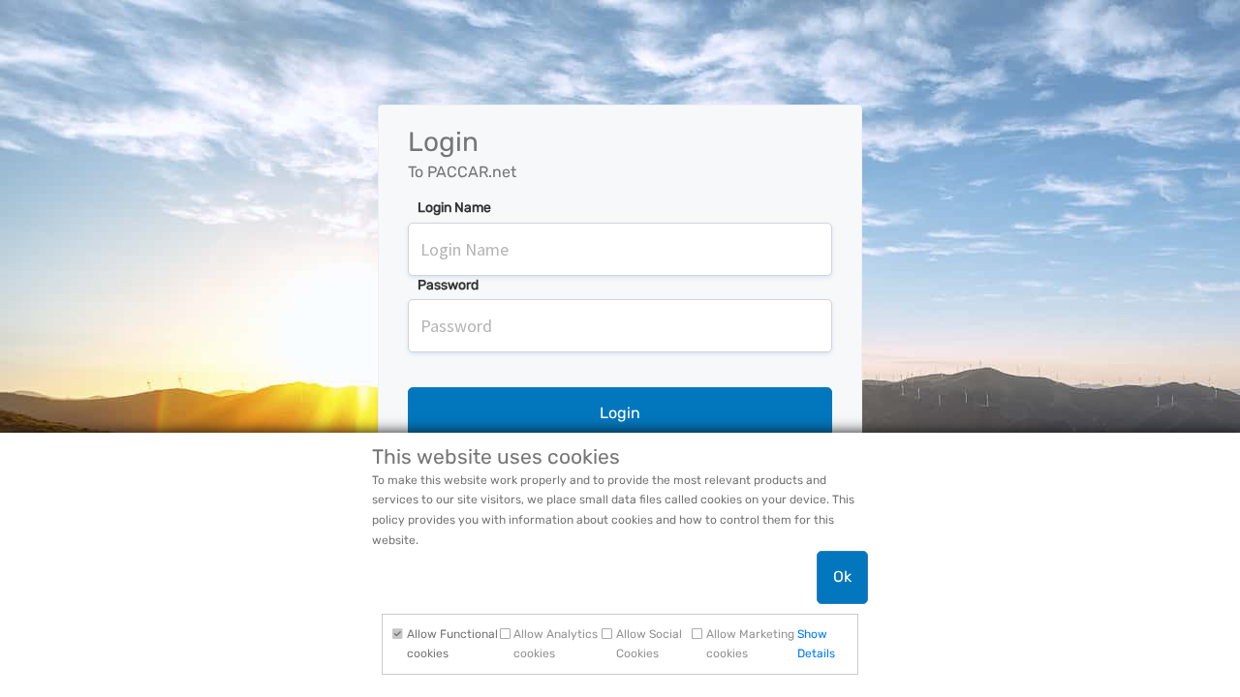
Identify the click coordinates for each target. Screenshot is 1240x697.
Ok (842, 576)
